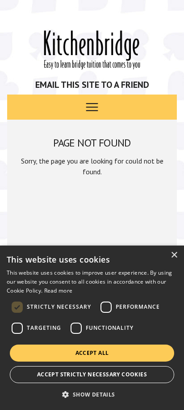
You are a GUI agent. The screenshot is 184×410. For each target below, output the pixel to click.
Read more (58, 290)
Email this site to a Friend (92, 85)
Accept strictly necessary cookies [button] (92, 374)
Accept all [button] (92, 353)
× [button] (174, 255)
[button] (92, 394)
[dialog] (92, 328)
